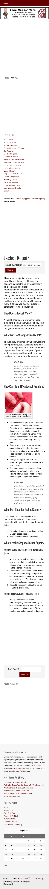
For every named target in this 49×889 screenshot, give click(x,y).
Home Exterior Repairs (12, 165)
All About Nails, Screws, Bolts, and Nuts (18, 788)
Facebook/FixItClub (11, 816)
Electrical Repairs (10, 154)
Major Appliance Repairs (13, 174)
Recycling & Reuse (11, 182)
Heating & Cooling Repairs (14, 162)
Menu (6, 3)
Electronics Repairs (11, 156)
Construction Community (13, 824)
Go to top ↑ (40, 878)
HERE (32, 768)
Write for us (8, 191)
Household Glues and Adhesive (15, 782)
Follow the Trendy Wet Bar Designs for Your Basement (24, 785)
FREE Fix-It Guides (34, 765)
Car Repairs (8, 151)
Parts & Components (11, 176)
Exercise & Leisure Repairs (14, 159)
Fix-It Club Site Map (17, 768)
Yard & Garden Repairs (12, 188)
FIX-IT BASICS (9, 139)
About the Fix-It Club (11, 142)
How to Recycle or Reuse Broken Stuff (18, 793)
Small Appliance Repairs (13, 185)
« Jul (5, 865)
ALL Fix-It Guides (10, 145)
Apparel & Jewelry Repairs (14, 148)
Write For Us (8, 810)
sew (28, 445)
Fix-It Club (19, 198)
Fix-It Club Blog (9, 813)
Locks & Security (10, 171)
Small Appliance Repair (13, 796)
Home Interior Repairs (12, 168)
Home (6, 807)
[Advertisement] (24, 45)
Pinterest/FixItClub (10, 821)
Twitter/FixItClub (10, 819)
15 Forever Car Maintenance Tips (16, 790)
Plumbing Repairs (10, 179)
